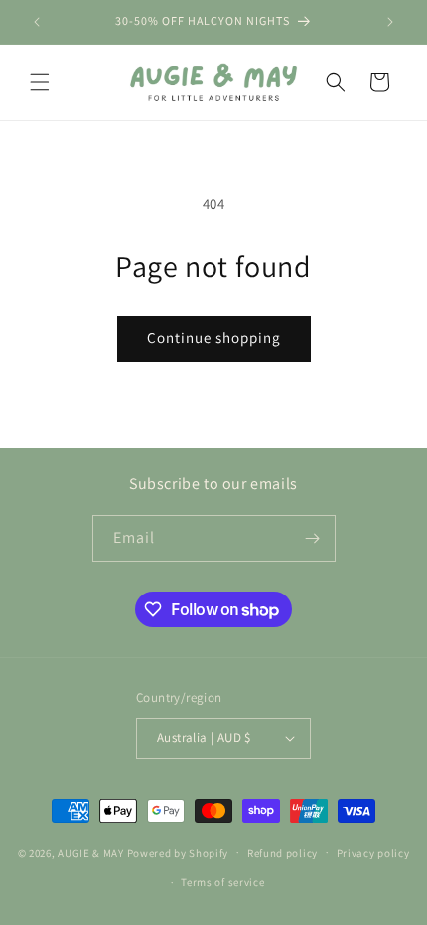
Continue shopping (214, 338)
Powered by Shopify (178, 852)
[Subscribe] (313, 538)
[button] (40, 82)
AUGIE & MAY (91, 852)
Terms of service (222, 882)
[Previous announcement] (37, 22)
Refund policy (282, 852)
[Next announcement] (390, 22)
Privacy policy (373, 852)
